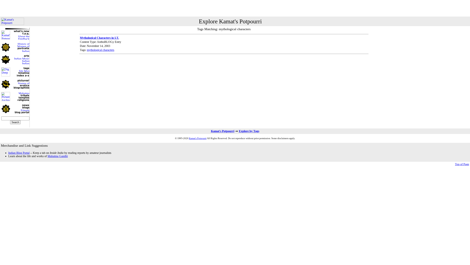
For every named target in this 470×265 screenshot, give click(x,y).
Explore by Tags (249, 131)
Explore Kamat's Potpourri (230, 21)
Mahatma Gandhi (58, 156)
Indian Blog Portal (19, 152)
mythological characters (100, 50)
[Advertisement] (235, 8)
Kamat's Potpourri (222, 131)
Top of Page (462, 164)
